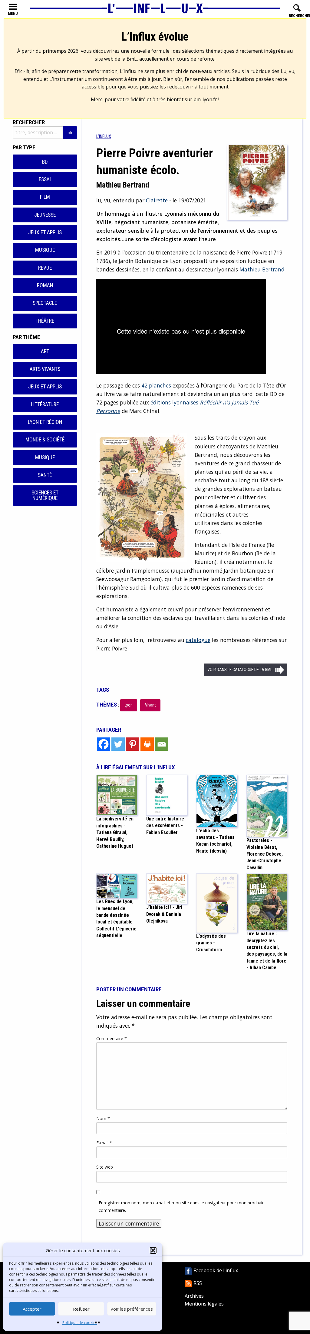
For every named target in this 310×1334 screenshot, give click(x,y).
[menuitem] (103, 136)
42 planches (156, 385)
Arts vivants (45, 369)
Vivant (150, 705)
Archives (194, 1295)
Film (45, 197)
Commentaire (111, 1038)
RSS (197, 1283)
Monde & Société (44, 440)
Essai (45, 179)
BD (45, 162)
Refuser (81, 1309)
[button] (153, 1250)
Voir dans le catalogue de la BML (239, 669)
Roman (45, 285)
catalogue (198, 640)
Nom (103, 1118)
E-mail (104, 1143)
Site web (104, 1167)
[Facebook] (103, 744)
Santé (45, 475)
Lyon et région (45, 422)
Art (45, 351)
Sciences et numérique (44, 495)
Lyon (129, 705)
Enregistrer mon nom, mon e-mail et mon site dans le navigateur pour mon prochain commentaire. (182, 1206)
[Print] (147, 744)
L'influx (103, 136)
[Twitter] (118, 744)
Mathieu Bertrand (262, 269)
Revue (45, 268)
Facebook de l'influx (215, 1270)
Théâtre (44, 321)
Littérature (45, 404)
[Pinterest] (132, 744)
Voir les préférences (131, 1309)
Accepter (32, 1309)
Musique (45, 250)
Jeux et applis (45, 232)
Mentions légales (204, 1303)
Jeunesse (45, 215)
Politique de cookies (79, 1322)
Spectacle (45, 303)
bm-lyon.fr (205, 99)
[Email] (161, 744)
